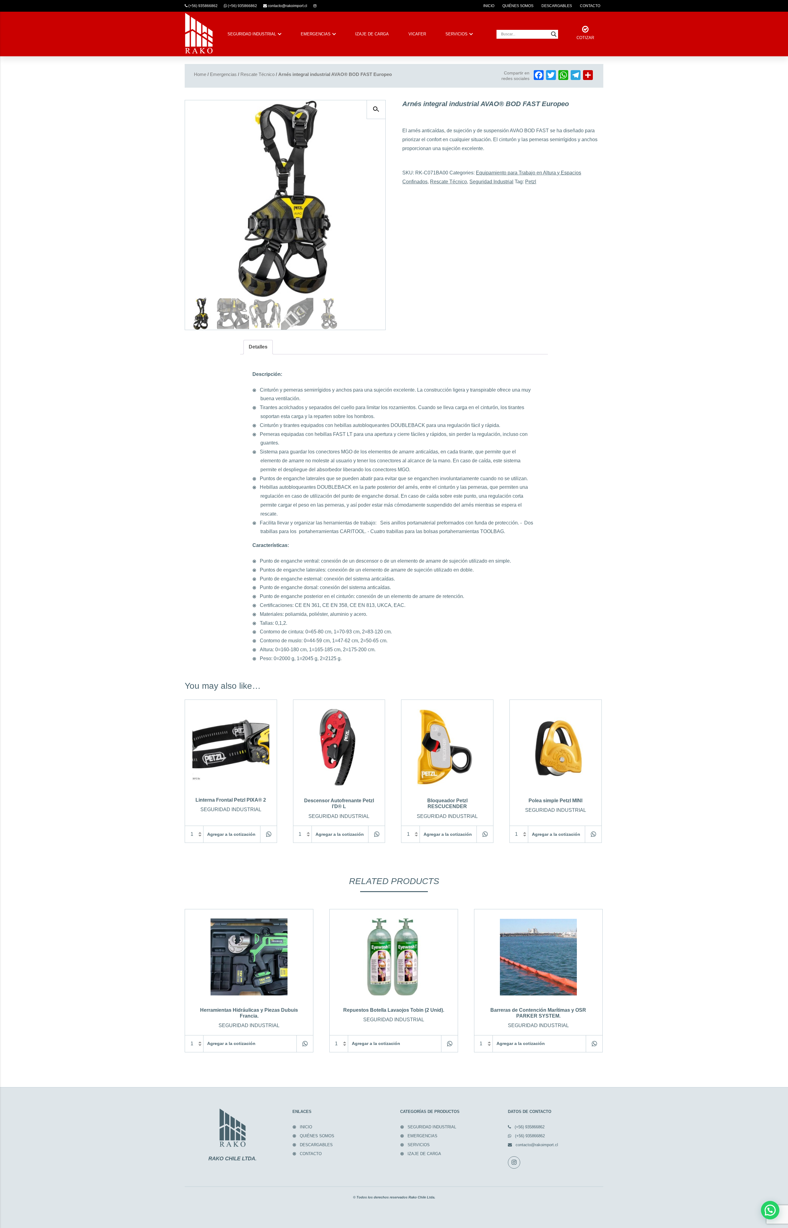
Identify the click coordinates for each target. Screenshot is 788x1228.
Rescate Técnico (257, 74)
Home (200, 74)
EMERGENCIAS (316, 34)
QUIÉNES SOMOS (517, 6)
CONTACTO (590, 6)
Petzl (530, 181)
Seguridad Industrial (491, 181)
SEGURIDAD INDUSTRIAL (251, 34)
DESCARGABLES (556, 6)
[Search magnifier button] (553, 34)
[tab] (258, 347)
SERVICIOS (456, 34)
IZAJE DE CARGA (372, 34)
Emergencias (223, 74)
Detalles (258, 346)
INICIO (488, 6)
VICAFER (417, 34)
